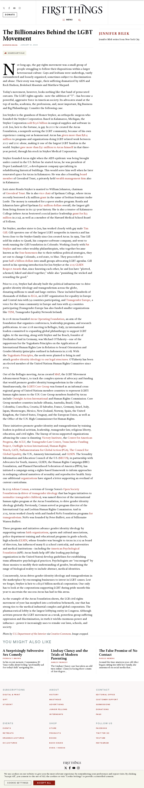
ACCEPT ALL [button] (44, 783)
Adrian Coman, (21, 489)
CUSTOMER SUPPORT (107, 699)
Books (53, 738)
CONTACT (103, 690)
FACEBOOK (101, 728)
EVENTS (8, 723)
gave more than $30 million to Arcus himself (46, 147)
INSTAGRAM (102, 743)
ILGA (34, 296)
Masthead (55, 699)
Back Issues (56, 743)
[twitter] (4, 8)
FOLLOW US (104, 723)
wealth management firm (71, 178)
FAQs (99, 714)
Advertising (56, 704)
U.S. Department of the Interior (29, 633)
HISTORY (53, 694)
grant (43, 197)
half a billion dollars (21, 260)
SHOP (53, 723)
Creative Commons (60, 633)
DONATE (10, 15)
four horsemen (28, 252)
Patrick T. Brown (12, 658)
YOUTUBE (100, 738)
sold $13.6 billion (37, 123)
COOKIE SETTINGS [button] (17, 783)
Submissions (103, 704)
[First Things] (72, 9)
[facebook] (9, 8)
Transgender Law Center (46, 441)
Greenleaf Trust (15, 193)
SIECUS (63, 458)
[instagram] (20, 8)
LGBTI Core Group (38, 386)
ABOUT (54, 690)
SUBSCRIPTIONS (14, 690)
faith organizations (37, 532)
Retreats (8, 733)
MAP (57, 374)
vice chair (45, 193)
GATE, (15, 450)
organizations (29, 478)
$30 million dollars (50, 205)
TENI (11, 312)
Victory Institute (52, 437)
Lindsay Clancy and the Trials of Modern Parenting (69, 654)
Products (55, 733)
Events (7, 728)
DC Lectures (10, 743)
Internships (56, 714)
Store (53, 728)
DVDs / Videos (57, 748)
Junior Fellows (58, 709)
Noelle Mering (107, 658)
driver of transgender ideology (39, 493)
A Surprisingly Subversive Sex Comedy (23, 652)
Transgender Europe (78, 300)
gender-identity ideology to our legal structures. (39, 359)
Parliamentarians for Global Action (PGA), (44, 450)
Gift (5, 699)
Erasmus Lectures (13, 738)
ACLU (22, 441)
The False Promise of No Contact (118, 652)
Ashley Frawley (59, 662)
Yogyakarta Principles (20, 355)
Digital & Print (11, 694)
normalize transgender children (21, 497)
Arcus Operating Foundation (47, 319)
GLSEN (71, 454)
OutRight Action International (30, 445)
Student (8, 704)
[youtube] (14, 8)
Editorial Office (105, 694)
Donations (102, 709)
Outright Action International (30, 398)
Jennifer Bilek (10, 45)
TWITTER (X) (102, 733)
